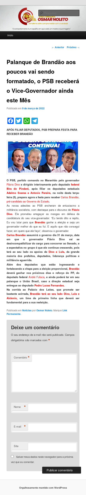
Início (10, 35)
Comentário (22, 357)
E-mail (20, 426)
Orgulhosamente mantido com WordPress (43, 487)
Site (16, 446)
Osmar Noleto (44, 310)
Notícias (27, 310)
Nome (20, 407)
